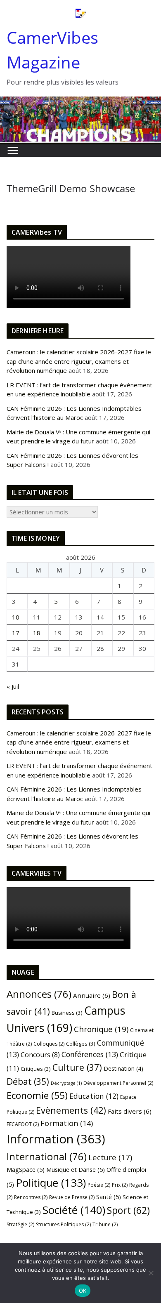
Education (93, 1096)
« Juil (13, 686)
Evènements (71, 1110)
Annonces (39, 994)
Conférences (90, 1054)
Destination (123, 1068)
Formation (66, 1123)
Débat (28, 1081)
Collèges (80, 1043)
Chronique (101, 1029)
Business (67, 1012)
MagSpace (26, 1169)
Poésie (99, 1184)
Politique (51, 1182)
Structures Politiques (63, 1224)
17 (15, 633)
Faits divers (130, 1111)
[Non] (151, 1273)
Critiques (36, 1068)
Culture (77, 1067)
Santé (108, 1196)
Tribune (105, 1224)
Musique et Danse (75, 1169)
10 (15, 617)
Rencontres (30, 1197)
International (47, 1156)
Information (56, 1139)
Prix (120, 1184)
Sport (128, 1210)
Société (74, 1209)
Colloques (48, 1043)
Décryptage (66, 1083)
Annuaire (91, 995)
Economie (37, 1095)
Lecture (110, 1157)
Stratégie (20, 1224)
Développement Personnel (118, 1082)
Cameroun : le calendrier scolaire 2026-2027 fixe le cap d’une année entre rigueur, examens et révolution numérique (79, 361)
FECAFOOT (23, 1124)
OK (83, 1290)
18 (36, 633)
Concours (40, 1054)
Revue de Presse (72, 1197)
